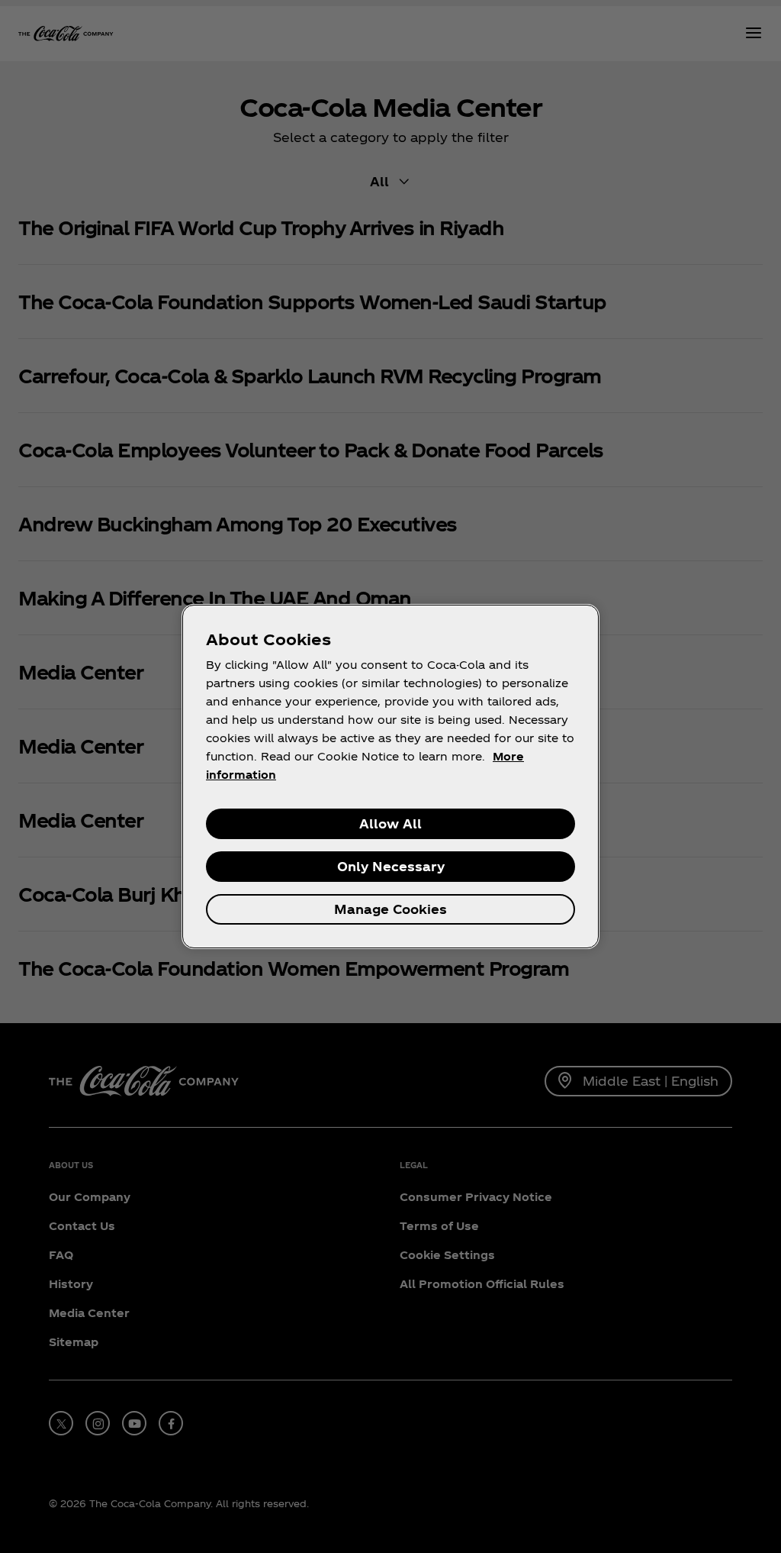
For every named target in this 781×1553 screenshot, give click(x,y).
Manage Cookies (390, 909)
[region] (390, 776)
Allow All (390, 823)
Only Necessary (391, 866)
